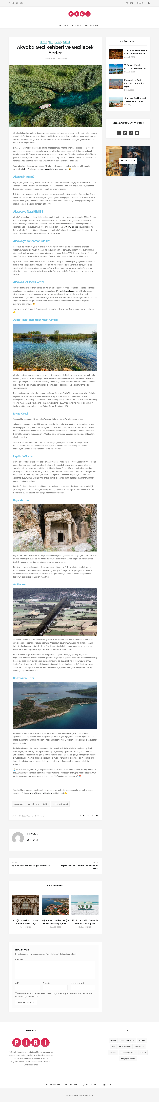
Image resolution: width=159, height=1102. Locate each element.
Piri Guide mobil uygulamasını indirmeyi (41, 169)
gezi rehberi (18, 804)
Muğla (58, 42)
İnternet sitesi (77, 983)
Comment (41, 816)
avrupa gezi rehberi (127, 1040)
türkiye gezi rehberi (60, 804)
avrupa (113, 1040)
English (140, 3)
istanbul (113, 1052)
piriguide (63, 58)
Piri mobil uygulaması (65, 291)
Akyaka (43, 42)
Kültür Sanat (91, 25)
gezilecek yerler (33, 804)
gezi (113, 1046)
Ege (51, 42)
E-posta (47, 983)
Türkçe (129, 3)
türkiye (46, 804)
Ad (17, 983)
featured (142, 1040)
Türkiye (62, 25)
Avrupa (75, 25)
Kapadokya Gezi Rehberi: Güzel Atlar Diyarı (134, 83)
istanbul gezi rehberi (128, 1052)
